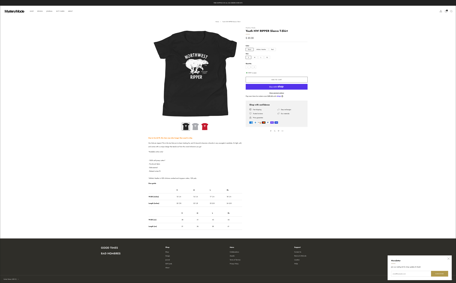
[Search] (451, 11)
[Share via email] (282, 131)
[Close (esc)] (448, 258)
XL (267, 57)
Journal (49, 11)
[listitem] (228, 3)
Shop (32, 11)
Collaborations (234, 252)
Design (40, 11)
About (70, 11)
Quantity (248, 63)
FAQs (296, 264)
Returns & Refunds (300, 256)
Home (217, 22)
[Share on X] (275, 131)
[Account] (441, 11)
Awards (232, 256)
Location (297, 260)
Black (249, 49)
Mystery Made (250, 28)
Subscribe (439, 274)
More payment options (276, 93)
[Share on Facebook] (271, 131)
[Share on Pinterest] (278, 131)
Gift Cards (60, 11)
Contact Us (297, 252)
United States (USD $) (10, 279)
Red (272, 49)
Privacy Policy (234, 264)
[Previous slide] (153, 73)
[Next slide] (237, 73)
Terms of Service (235, 260)
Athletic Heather (261, 49)
